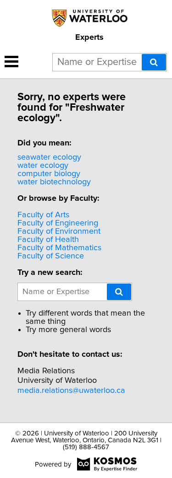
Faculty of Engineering (57, 223)
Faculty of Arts (43, 215)
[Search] (154, 62)
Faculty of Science (50, 256)
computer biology (48, 174)
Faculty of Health (48, 240)
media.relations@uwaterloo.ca (71, 391)
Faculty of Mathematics (59, 248)
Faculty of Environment (58, 231)
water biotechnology (54, 182)
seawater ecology (49, 157)
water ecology (42, 165)
